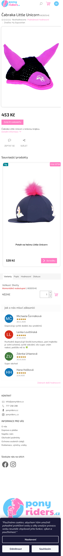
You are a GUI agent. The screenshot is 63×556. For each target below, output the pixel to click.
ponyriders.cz (12, 410)
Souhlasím (45, 548)
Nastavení (30, 539)
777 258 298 (12, 406)
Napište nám (7, 434)
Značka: (14, 22)
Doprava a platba (9, 430)
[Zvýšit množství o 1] (50, 292)
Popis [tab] (16, 276)
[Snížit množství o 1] (50, 296)
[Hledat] (41, 4)
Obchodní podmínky (10, 437)
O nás (4, 426)
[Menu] (56, 4)
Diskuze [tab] (36, 276)
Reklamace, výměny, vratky (14, 445)
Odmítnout (16, 548)
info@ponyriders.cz (15, 401)
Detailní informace (9, 131)
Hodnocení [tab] (26, 276)
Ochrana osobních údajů (12, 441)
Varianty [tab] (8, 276)
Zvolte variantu (12, 122)
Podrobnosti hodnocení (38, 19)
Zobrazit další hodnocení (48, 382)
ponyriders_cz (12, 414)
